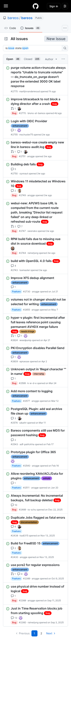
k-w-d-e (32, 383)
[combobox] (33, 48)
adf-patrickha (27, 444)
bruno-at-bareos (36, 113)
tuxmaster (25, 270)
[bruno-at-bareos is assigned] (19, 109)
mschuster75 (26, 134)
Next (49, 633)
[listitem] (35, 79)
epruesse (24, 361)
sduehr (23, 422)
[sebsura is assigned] (19, 130)
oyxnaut (24, 173)
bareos (13, 18)
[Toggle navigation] (6, 6)
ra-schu (32, 509)
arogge (31, 156)
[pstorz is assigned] (13, 248)
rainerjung (33, 252)
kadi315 (24, 535)
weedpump (25, 340)
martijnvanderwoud (29, 91)
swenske (32, 231)
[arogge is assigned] (19, 191)
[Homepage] (36, 6)
